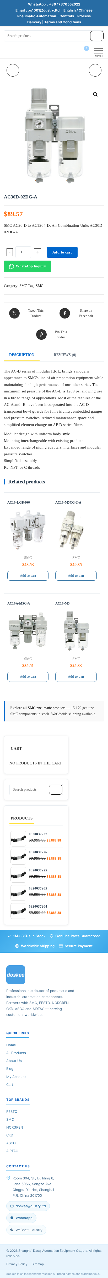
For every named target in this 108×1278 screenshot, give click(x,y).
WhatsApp (24, 1218)
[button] (95, 94)
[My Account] (77, 51)
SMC (23, 286)
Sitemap (38, 1264)
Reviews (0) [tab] (65, 355)
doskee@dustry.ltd (31, 1206)
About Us (14, 1061)
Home (11, 1045)
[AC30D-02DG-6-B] (13, 70)
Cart (9, 1084)
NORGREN (14, 1127)
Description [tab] (21, 355)
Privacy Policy (17, 1264)
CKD (9, 1135)
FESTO (11, 1111)
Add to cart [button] (28, 576)
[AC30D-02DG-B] (95, 70)
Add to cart (62, 252)
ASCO (11, 1143)
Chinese (86, 10)
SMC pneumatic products (47, 708)
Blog (9, 1068)
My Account (16, 1077)
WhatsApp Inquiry (31, 266)
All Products (16, 1053)
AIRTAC (12, 1151)
